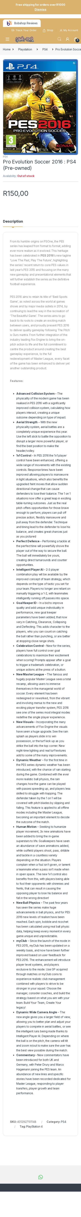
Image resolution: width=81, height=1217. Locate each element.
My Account (71, 30)
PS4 (45, 49)
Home (6, 49)
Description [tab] (13, 221)
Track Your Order (26, 30)
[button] (74, 63)
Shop (50, 30)
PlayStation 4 (34, 1126)
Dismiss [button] (40, 9)
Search (59, 39)
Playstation (25, 49)
